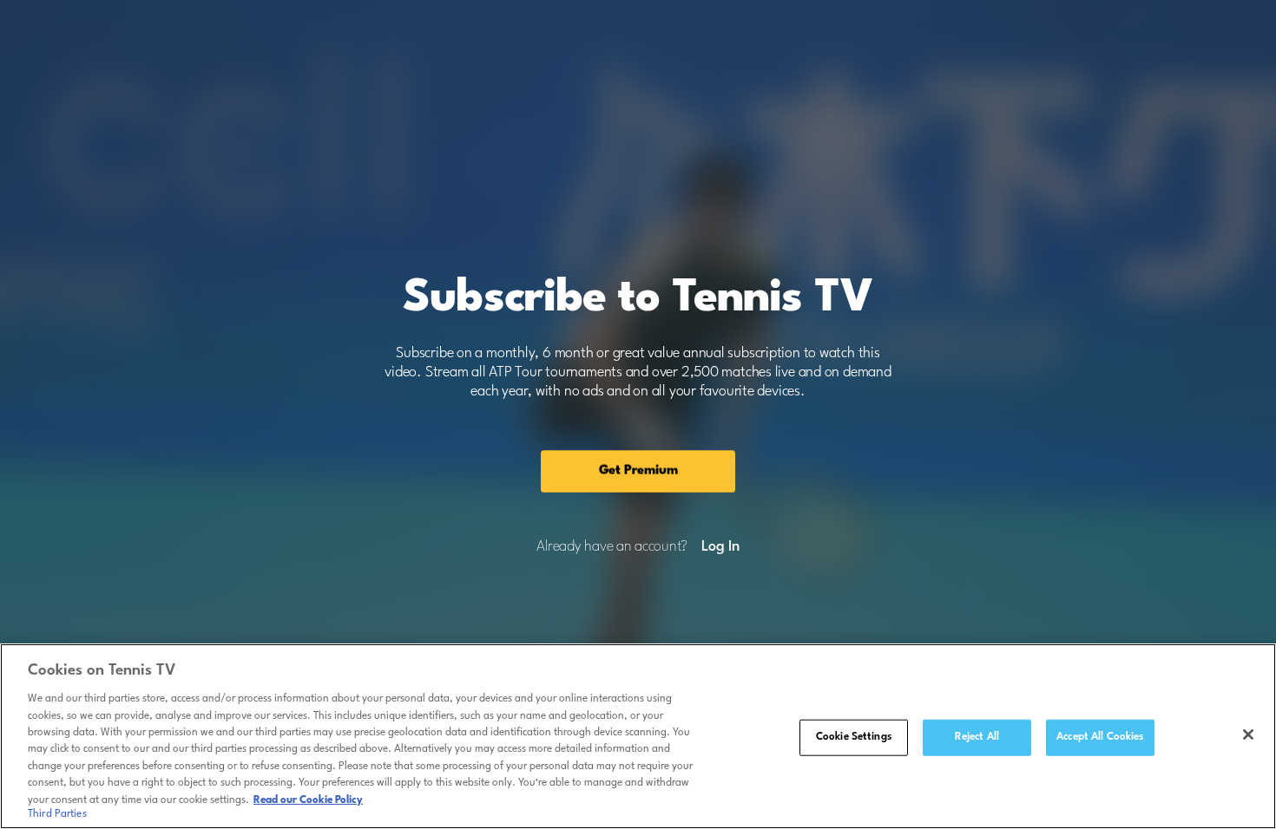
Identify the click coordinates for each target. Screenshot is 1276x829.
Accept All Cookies (1099, 737)
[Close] (1248, 734)
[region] (638, 736)
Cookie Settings (853, 737)
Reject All (977, 737)
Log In (720, 547)
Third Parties (57, 815)
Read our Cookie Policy (308, 800)
